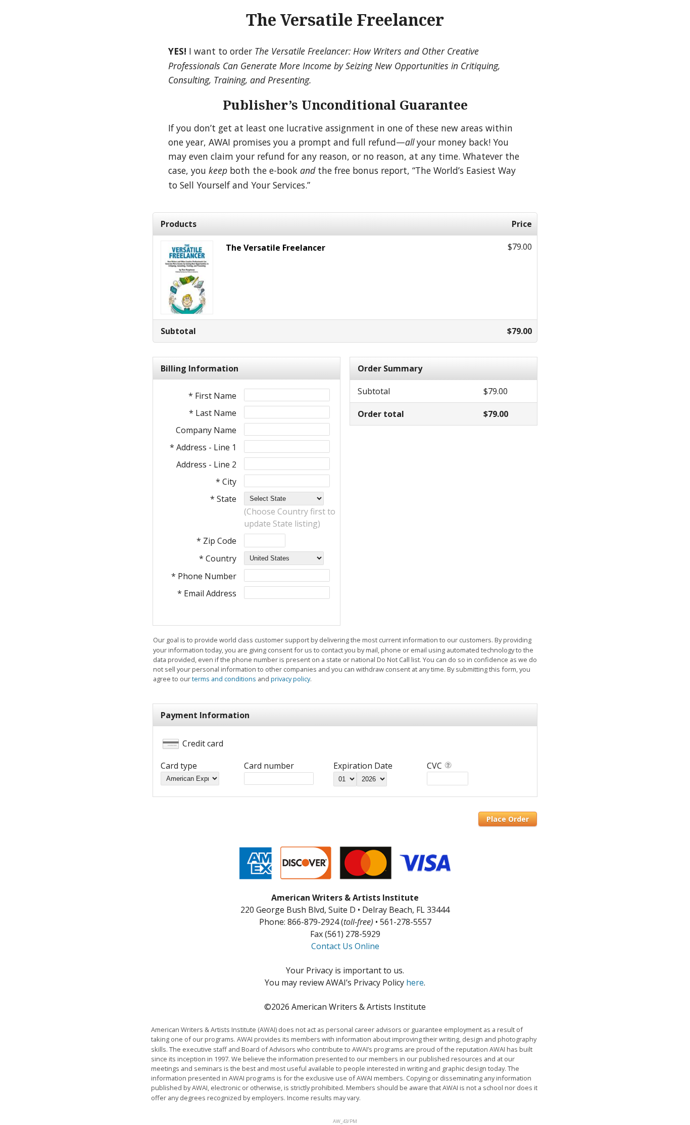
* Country (217, 558)
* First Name (212, 395)
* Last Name (212, 412)
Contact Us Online (345, 946)
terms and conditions (224, 678)
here (415, 982)
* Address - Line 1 (203, 447)
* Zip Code (216, 540)
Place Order (507, 819)
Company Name (206, 430)
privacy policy (290, 678)
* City (226, 481)
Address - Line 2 (206, 464)
